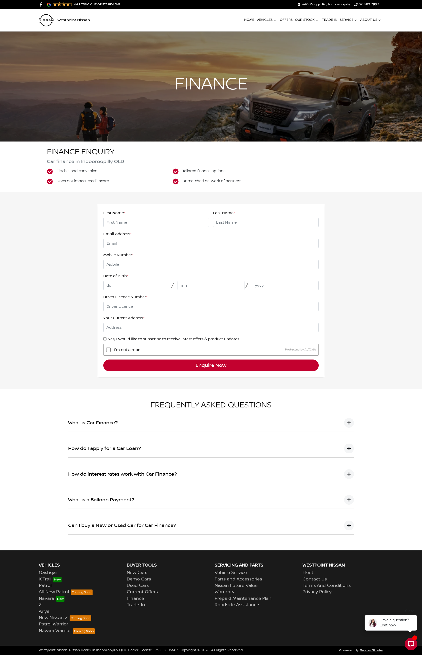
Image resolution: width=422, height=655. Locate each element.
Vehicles (265, 20)
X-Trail (45, 579)
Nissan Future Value (236, 585)
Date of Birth (115, 276)
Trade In (329, 20)
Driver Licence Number (125, 297)
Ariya (44, 611)
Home (249, 20)
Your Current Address (124, 318)
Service (346, 20)
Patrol (45, 585)
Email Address (117, 234)
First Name (114, 213)
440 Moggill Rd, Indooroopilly (326, 4)
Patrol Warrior (53, 624)
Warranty (224, 592)
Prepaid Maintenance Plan (243, 598)
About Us (368, 20)
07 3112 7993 (369, 4)
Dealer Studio (371, 650)
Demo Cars (139, 579)
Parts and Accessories (238, 579)
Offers (286, 20)
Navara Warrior (55, 630)
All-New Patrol (54, 592)
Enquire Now (211, 365)
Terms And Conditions (327, 585)
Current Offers (142, 592)
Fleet (308, 572)
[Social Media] (42, 4)
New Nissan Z (53, 618)
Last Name (224, 213)
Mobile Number (118, 255)
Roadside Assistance (237, 605)
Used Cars (138, 585)
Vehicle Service (231, 572)
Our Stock (305, 20)
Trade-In (136, 605)
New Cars (137, 572)
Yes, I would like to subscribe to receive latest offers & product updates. (174, 339)
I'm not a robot (128, 350)
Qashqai (48, 572)
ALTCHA (310, 349)
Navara (46, 598)
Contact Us (315, 579)
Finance (135, 598)
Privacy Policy (317, 592)
